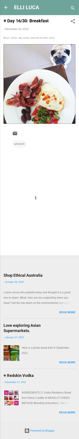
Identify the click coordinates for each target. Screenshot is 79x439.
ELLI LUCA (26, 7)
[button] (72, 22)
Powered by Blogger (42, 430)
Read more (67, 312)
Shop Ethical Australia (23, 275)
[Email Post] (15, 135)
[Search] (72, 9)
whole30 (19, 143)
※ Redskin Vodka (19, 375)
